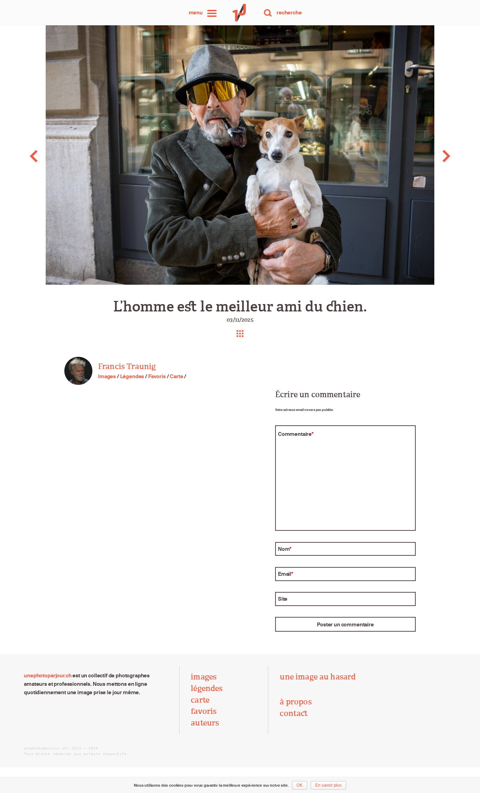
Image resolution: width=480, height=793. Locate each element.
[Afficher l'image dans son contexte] (240, 333)
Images (107, 376)
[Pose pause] (432, 156)
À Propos (295, 702)
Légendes (132, 376)
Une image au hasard (318, 677)
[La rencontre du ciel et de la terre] (47, 156)
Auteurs (205, 723)
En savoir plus (328, 785)
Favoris (157, 376)
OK (300, 785)
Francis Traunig (127, 367)
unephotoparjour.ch (47, 675)
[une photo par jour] (240, 12)
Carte (176, 376)
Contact (294, 713)
